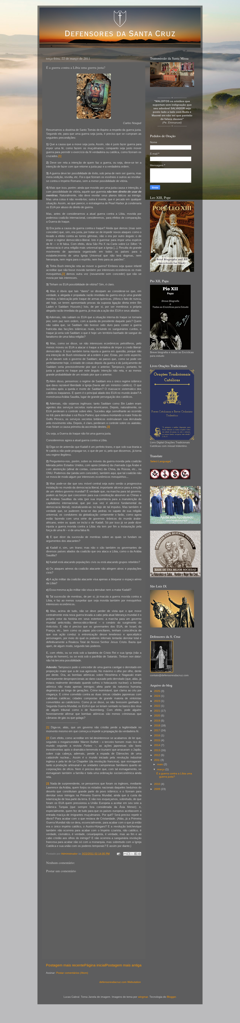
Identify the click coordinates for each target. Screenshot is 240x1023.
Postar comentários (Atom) (72, 972)
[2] (63, 273)
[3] (108, 426)
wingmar (143, 996)
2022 (157, 705)
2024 (157, 696)
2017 (157, 730)
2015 (157, 740)
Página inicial (95, 965)
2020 (157, 715)
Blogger (171, 996)
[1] (59, 156)
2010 (157, 784)
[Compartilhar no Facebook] (136, 854)
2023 (157, 701)
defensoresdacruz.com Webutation (120, 982)
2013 (157, 750)
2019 (157, 720)
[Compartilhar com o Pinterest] (139, 854)
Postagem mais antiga (124, 965)
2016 (157, 735)
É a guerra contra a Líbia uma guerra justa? (174, 775)
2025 (157, 691)
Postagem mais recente (65, 965)
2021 (157, 710)
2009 (157, 789)
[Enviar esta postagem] (118, 853)
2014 (157, 745)
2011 (157, 760)
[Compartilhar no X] (132, 854)
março (161, 769)
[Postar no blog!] (128, 854)
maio (160, 764)
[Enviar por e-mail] (125, 854)
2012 (157, 755)
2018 (157, 725)
